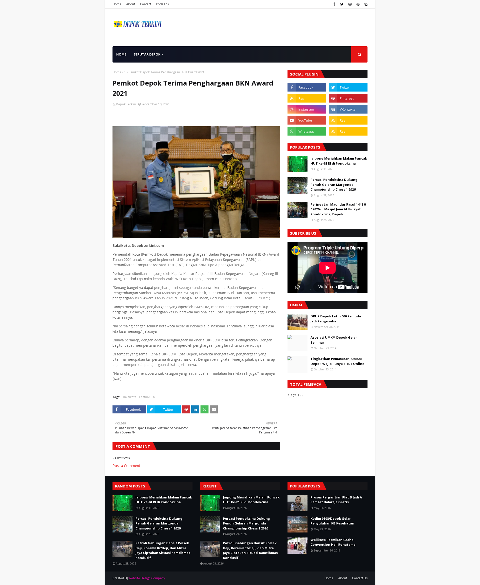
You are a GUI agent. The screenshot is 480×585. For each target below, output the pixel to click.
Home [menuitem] (121, 54)
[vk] (348, 109)
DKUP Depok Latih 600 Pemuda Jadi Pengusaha (335, 318)
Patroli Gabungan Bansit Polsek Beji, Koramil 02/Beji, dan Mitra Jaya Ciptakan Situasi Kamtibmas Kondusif (163, 550)
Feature (144, 397)
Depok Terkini (126, 104)
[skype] (365, 4)
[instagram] (350, 4)
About (130, 4)
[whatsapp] (307, 131)
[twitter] (342, 4)
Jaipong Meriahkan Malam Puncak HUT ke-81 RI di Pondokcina (338, 161)
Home (116, 4)
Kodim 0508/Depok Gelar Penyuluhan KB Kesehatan (332, 521)
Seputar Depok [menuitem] (147, 54)
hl (125, 72)
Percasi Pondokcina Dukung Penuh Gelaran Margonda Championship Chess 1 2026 (334, 184)
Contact (145, 4)
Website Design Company (146, 578)
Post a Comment (126, 465)
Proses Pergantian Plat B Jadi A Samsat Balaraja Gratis (336, 499)
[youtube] (307, 120)
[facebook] (334, 4)
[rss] (307, 98)
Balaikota (129, 397)
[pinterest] (358, 4)
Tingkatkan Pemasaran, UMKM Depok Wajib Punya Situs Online (337, 361)
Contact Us (360, 578)
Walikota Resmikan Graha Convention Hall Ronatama (333, 542)
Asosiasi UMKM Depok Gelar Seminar (333, 340)
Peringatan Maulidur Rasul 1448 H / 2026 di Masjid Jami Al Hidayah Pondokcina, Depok (338, 209)
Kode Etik (162, 4)
